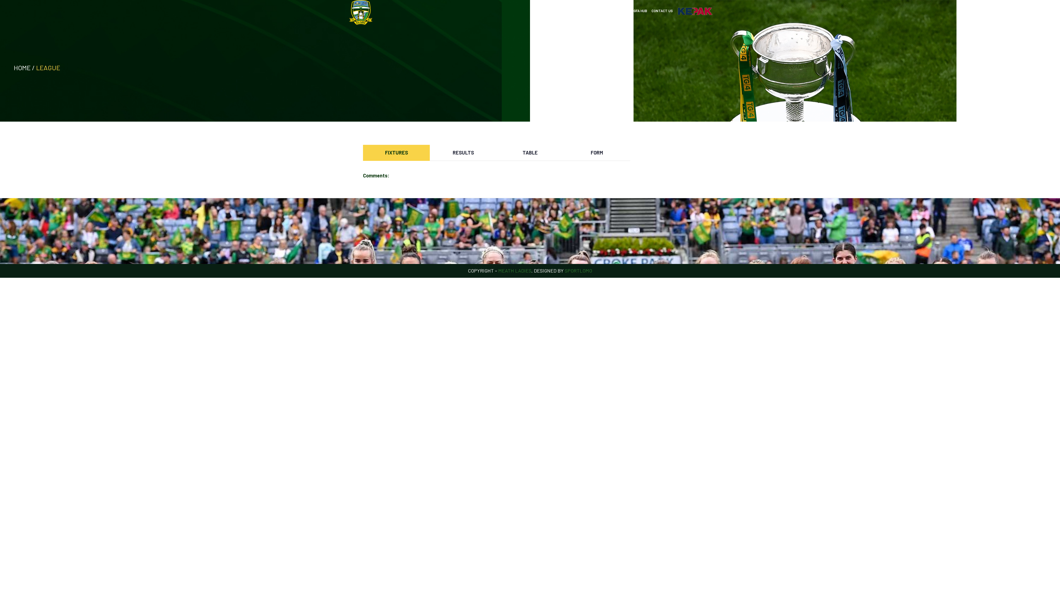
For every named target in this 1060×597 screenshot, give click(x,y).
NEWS (567, 11)
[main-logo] (360, 12)
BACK (683, 139)
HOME (553, 11)
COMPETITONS (589, 11)
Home (22, 68)
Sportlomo (578, 271)
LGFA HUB (639, 11)
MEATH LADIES (514, 271)
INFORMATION (616, 11)
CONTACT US (662, 11)
